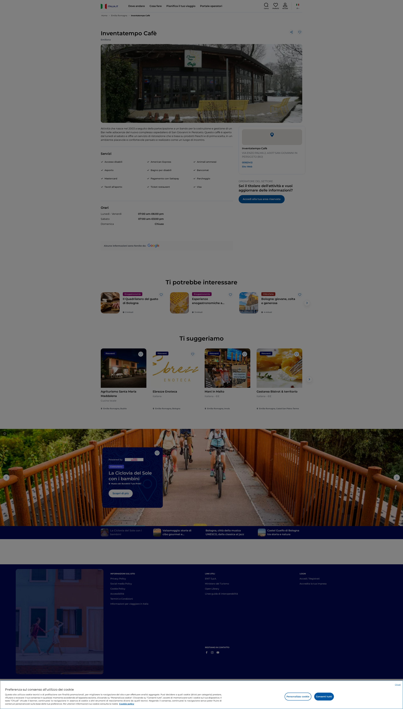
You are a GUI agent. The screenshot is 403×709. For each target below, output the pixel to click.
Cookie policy (126, 703)
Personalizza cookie (298, 696)
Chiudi (398, 684)
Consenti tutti (324, 696)
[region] (201, 695)
